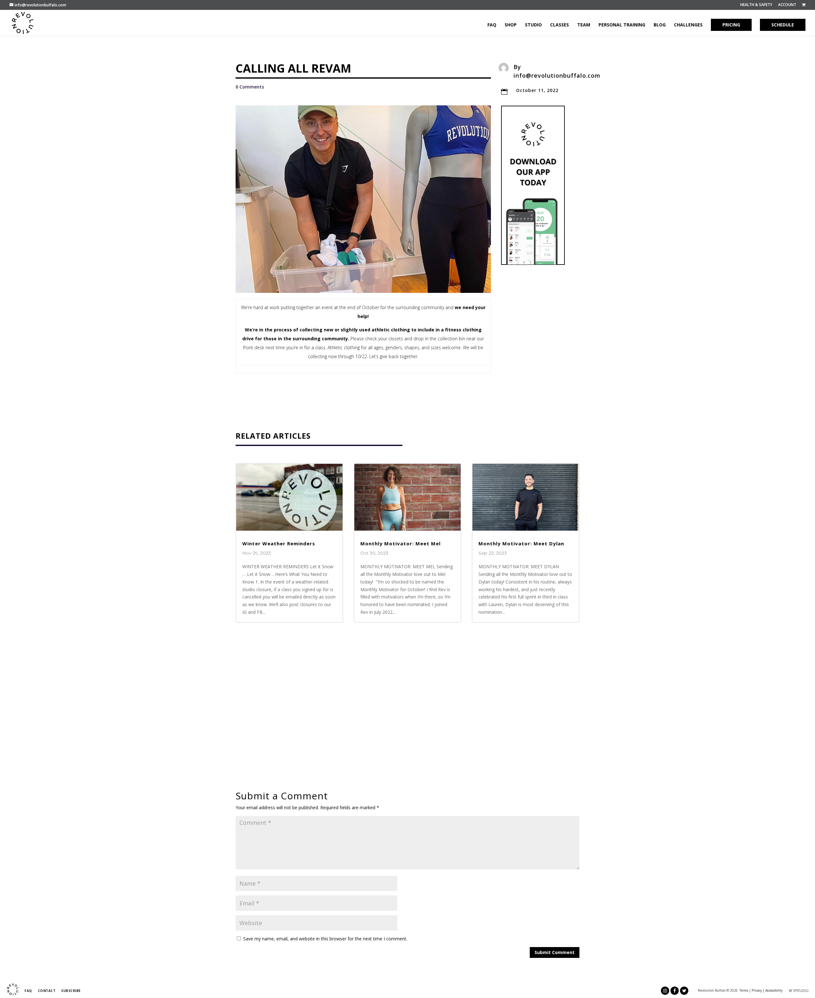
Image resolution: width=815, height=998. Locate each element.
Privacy (757, 990)
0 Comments (250, 87)
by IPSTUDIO (799, 990)
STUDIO (533, 25)
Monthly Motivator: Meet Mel (400, 543)
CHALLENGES (688, 25)
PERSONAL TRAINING (622, 25)
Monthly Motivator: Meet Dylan (521, 543)
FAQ (491, 25)
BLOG (660, 25)
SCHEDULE (782, 25)
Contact (47, 990)
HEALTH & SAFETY (756, 5)
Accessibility (774, 990)
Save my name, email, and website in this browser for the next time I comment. (325, 939)
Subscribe (71, 990)
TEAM (583, 25)
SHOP (511, 25)
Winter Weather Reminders (278, 543)
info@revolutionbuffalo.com (557, 75)
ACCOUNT (787, 5)
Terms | (745, 990)
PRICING (731, 25)
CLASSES (559, 25)
